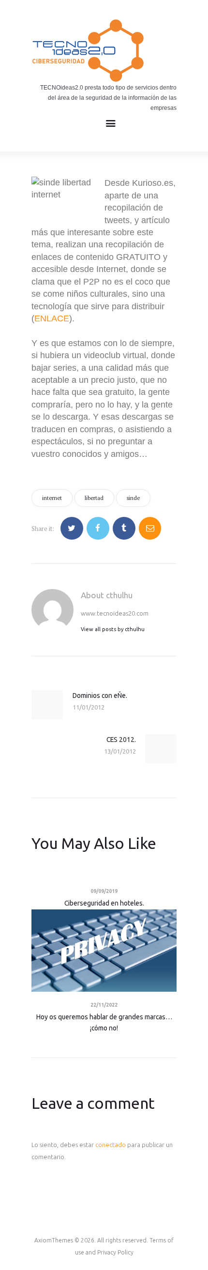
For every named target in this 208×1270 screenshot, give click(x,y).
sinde (133, 498)
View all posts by (113, 629)
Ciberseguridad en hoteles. (104, 903)
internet (52, 498)
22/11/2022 (104, 1005)
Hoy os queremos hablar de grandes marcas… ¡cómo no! (104, 1022)
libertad (94, 498)
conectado (110, 1144)
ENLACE (51, 318)
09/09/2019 (104, 891)
